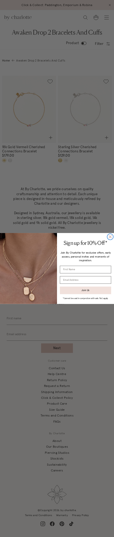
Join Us (85, 290)
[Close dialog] (110, 237)
